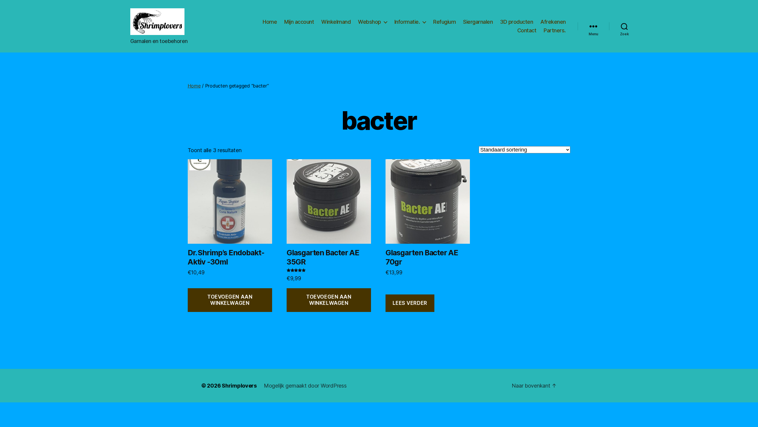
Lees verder (410, 303)
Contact (527, 30)
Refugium (444, 22)
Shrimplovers (239, 386)
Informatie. (407, 22)
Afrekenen (553, 22)
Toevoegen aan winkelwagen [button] (229, 300)
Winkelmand (336, 22)
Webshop (369, 22)
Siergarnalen (478, 22)
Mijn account (299, 22)
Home (270, 22)
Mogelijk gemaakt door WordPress (305, 386)
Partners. (555, 30)
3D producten (516, 22)
